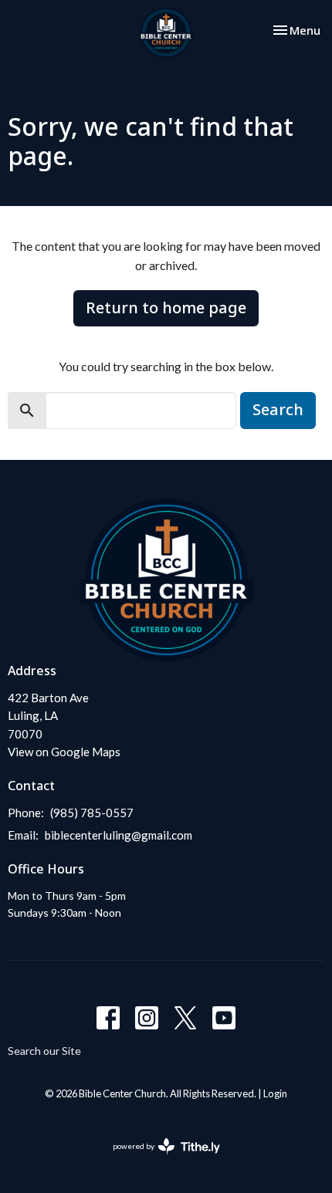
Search (277, 409)
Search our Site (44, 1050)
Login (275, 1093)
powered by (159, 1159)
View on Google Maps (64, 752)
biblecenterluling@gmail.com (118, 835)
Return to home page (166, 307)
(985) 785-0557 (92, 813)
